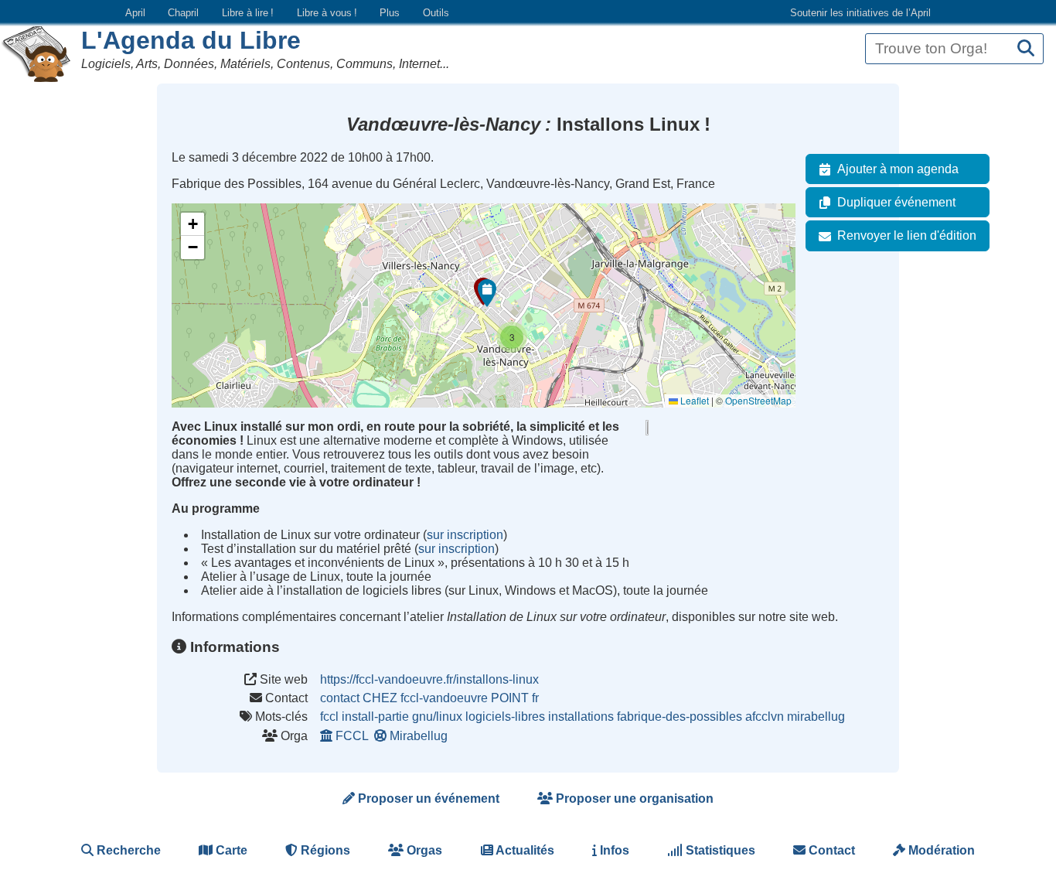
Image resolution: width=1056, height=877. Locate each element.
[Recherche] (1025, 49)
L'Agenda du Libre (191, 40)
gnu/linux (437, 716)
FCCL (351, 735)
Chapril (183, 13)
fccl (329, 716)
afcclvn (764, 716)
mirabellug (816, 716)
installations (581, 716)
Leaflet (693, 400)
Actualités (523, 850)
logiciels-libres (505, 716)
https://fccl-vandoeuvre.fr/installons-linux (429, 679)
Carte (230, 850)
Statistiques (719, 850)
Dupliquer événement (896, 202)
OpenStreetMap (758, 400)
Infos (613, 850)
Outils (436, 13)
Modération (940, 850)
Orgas (423, 850)
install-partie (375, 716)
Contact (830, 850)
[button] (487, 293)
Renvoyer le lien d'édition (906, 235)
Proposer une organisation (633, 798)
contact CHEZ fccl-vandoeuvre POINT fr (429, 698)
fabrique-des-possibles (679, 716)
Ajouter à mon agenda (898, 169)
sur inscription (465, 534)
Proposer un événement (427, 798)
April (135, 13)
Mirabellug (419, 735)
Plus (390, 13)
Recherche (127, 850)
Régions (324, 850)
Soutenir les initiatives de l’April (860, 13)
